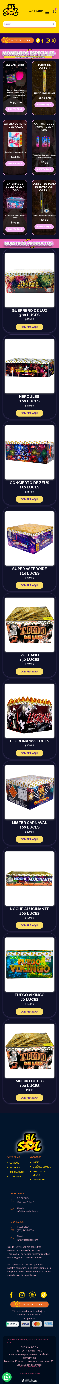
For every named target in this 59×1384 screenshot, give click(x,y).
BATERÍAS (14, 1167)
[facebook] (42, 40)
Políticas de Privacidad (29, 1366)
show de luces (17, 40)
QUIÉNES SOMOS (42, 1166)
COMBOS (14, 1162)
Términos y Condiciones (29, 1373)
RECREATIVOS (16, 1171)
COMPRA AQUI (15, 163)
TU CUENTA (37, 11)
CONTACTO (39, 1179)
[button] (7, 1377)
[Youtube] (53, 40)
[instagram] (47, 40)
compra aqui (15, 109)
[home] (11, 10)
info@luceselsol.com (27, 1211)
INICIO (36, 1162)
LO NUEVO (15, 1176)
